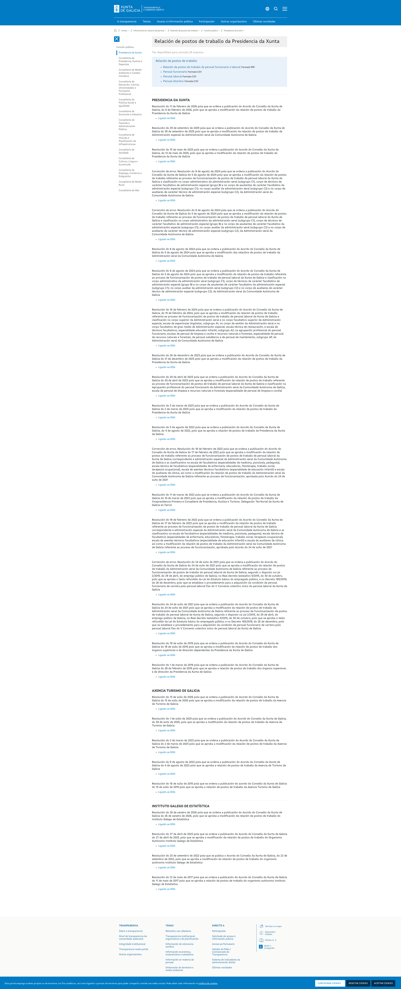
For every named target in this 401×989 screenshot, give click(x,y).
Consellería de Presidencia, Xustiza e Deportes (130, 61)
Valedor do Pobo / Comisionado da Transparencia (221, 952)
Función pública (211, 31)
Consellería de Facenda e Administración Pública (127, 125)
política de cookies (208, 983)
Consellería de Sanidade (126, 151)
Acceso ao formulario (223, 944)
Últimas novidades (222, 968)
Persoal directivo (174, 81)
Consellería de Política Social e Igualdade (127, 102)
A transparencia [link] (126, 21)
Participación (219, 931)
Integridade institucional (132, 944)
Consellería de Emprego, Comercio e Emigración (130, 173)
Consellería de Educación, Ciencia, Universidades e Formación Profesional (129, 88)
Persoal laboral (172, 76)
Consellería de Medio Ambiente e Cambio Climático (130, 73)
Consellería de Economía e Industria (130, 113)
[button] (284, 8)
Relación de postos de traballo (184, 31)
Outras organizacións (130, 954)
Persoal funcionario (175, 72)
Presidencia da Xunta (233, 31)
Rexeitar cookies (358, 983)
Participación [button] (207, 21)
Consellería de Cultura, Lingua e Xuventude (128, 161)
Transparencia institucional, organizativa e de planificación (182, 937)
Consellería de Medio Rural (130, 183)
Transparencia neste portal (133, 949)
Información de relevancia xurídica (179, 945)
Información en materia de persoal (149, 31)
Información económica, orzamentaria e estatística (179, 953)
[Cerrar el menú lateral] (117, 39)
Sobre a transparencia (131, 931)
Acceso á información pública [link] (175, 21)
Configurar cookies (329, 983)
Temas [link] (147, 21)
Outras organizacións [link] (234, 21)
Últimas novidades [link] (264, 21)
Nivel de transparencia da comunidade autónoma (133, 937)
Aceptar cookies (383, 983)
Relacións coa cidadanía (178, 931)
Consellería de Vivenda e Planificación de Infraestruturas (127, 140)
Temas (124, 31)
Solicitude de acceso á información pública (223, 937)
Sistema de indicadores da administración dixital (226, 961)
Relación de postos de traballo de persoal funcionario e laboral (202, 67)
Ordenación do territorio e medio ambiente (179, 969)
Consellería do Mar (129, 190)
